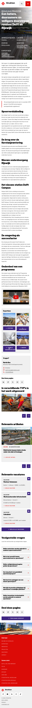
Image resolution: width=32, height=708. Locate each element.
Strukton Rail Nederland (9, 677)
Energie (23, 347)
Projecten (5, 649)
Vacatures (5, 652)
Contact (4, 655)
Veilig (3, 666)
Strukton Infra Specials (9, 680)
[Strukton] (8, 3)
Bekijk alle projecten (11, 11)
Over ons (4, 674)
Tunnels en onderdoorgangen (8, 56)
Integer (4, 672)
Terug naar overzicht (17, 618)
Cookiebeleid (5, 704)
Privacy (4, 702)
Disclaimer (5, 700)
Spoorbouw (5, 54)
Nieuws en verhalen (7, 641)
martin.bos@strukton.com (12, 370)
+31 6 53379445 (9, 372)
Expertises (5, 643)
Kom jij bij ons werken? (9, 663)
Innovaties (5, 646)
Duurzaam (4, 669)
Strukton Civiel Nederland (9, 683)
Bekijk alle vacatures (17, 529)
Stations (5, 53)
